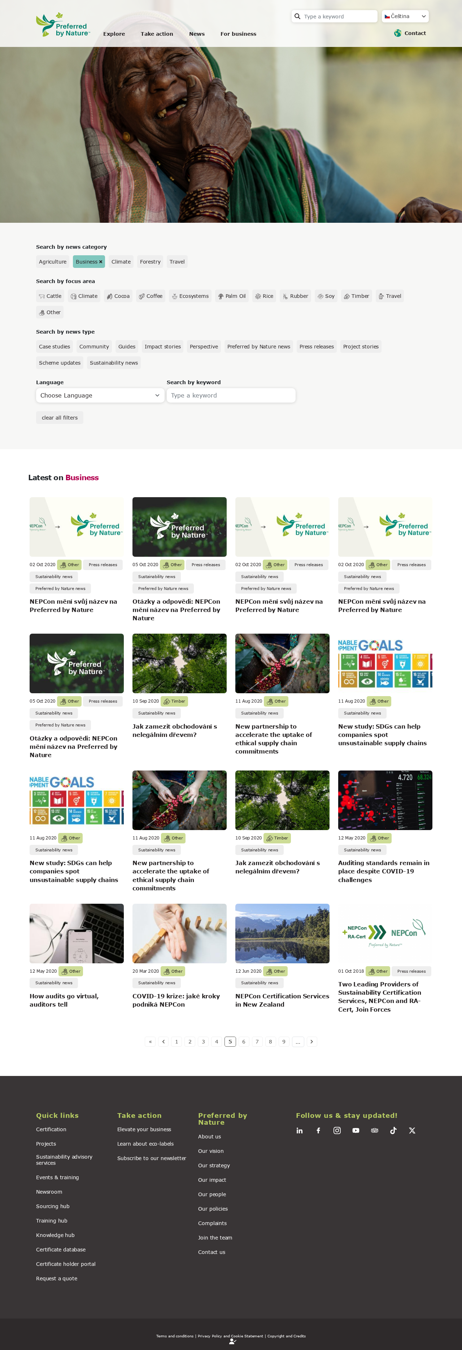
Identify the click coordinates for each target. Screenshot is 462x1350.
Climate (121, 262)
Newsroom (49, 1192)
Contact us (211, 1252)
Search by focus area (65, 281)
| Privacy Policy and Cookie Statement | (230, 1336)
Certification (51, 1129)
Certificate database (61, 1249)
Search (297, 16)
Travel (177, 262)
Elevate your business (144, 1129)
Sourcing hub (53, 1206)
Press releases (317, 346)
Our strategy (214, 1165)
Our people (212, 1194)
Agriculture (52, 262)
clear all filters (60, 417)
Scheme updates (59, 363)
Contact (415, 33)
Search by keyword (194, 382)
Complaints (212, 1223)
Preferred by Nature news (258, 346)
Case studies (54, 346)
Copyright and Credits (286, 1336)
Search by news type (65, 332)
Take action (157, 34)
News (197, 34)
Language (50, 382)
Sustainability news (114, 363)
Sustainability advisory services (64, 1160)
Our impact (212, 1180)
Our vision (210, 1151)
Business (86, 262)
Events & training (57, 1177)
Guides (126, 346)
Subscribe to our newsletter (152, 1158)
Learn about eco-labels (145, 1144)
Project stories (361, 346)
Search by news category (71, 247)
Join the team (215, 1237)
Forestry (150, 262)
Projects (46, 1144)
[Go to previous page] (163, 1042)
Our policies (212, 1209)
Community (94, 346)
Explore (114, 34)
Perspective (204, 346)
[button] (72, 1115)
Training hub (51, 1220)
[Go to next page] (312, 1042)
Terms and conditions (174, 1336)
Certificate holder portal (66, 1264)
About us (209, 1136)
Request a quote (56, 1278)
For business (238, 34)
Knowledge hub (55, 1235)
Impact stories (163, 346)
